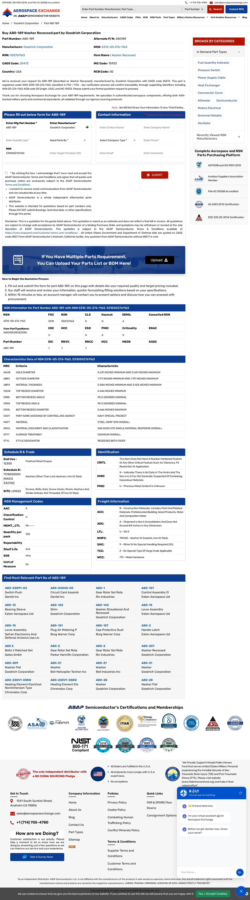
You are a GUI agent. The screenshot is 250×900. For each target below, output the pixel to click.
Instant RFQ (236, 9)
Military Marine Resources (191, 17)
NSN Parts (155, 17)
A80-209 (11, 663)
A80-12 (10, 605)
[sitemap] (72, 847)
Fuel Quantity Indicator (213, 62)
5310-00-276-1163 (114, 47)
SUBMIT (156, 175)
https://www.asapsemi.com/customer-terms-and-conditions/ (41, 232)
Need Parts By (58, 136)
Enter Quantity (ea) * (18, 136)
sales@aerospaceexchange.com (38, 813)
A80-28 (101, 680)
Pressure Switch (209, 70)
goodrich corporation (38, 47)
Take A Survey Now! (41, 856)
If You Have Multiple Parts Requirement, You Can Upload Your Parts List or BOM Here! (84, 260)
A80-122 (57, 605)
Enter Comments (154, 148)
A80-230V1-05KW (18, 680)
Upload (157, 260)
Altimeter (204, 100)
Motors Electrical (209, 108)
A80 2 (9, 646)
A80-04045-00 (62, 588)
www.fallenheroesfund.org (198, 781)
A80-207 (147, 646)
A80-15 (146, 605)
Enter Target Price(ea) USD (66, 148)
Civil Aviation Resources (223, 17)
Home (84, 17)
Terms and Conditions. (18, 184)
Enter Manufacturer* (63, 123)
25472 (24, 63)
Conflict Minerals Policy (124, 830)
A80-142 (102, 605)
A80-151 (57, 625)
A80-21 (56, 663)
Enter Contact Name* (112, 123)
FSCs (138, 17)
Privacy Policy (117, 802)
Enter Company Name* (157, 123)
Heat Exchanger (209, 85)
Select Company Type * (113, 136)
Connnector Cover (210, 93)
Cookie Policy (117, 809)
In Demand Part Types (212, 52)
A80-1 (100, 588)
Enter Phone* (151, 136)
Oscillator (204, 123)
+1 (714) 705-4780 (32, 822)
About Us (94, 17)
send (240, 872)
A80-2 (146, 625)
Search (217, 9)
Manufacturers (110, 17)
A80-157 (102, 625)
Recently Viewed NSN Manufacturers (211, 136)
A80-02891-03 (16, 588)
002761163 (17, 55)
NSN (8, 148)
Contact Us (76, 824)
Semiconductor (226, 100)
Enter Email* (107, 148)
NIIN (145, 17)
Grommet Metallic (210, 115)
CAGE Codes (126, 17)
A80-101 (147, 588)
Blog (244, 17)
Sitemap (74, 839)
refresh (240, 793)
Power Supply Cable (211, 77)
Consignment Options (162, 815)
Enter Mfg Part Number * (21, 123)
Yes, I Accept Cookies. (213, 893)
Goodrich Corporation (26, 23)
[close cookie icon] (246, 894)
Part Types (169, 17)
